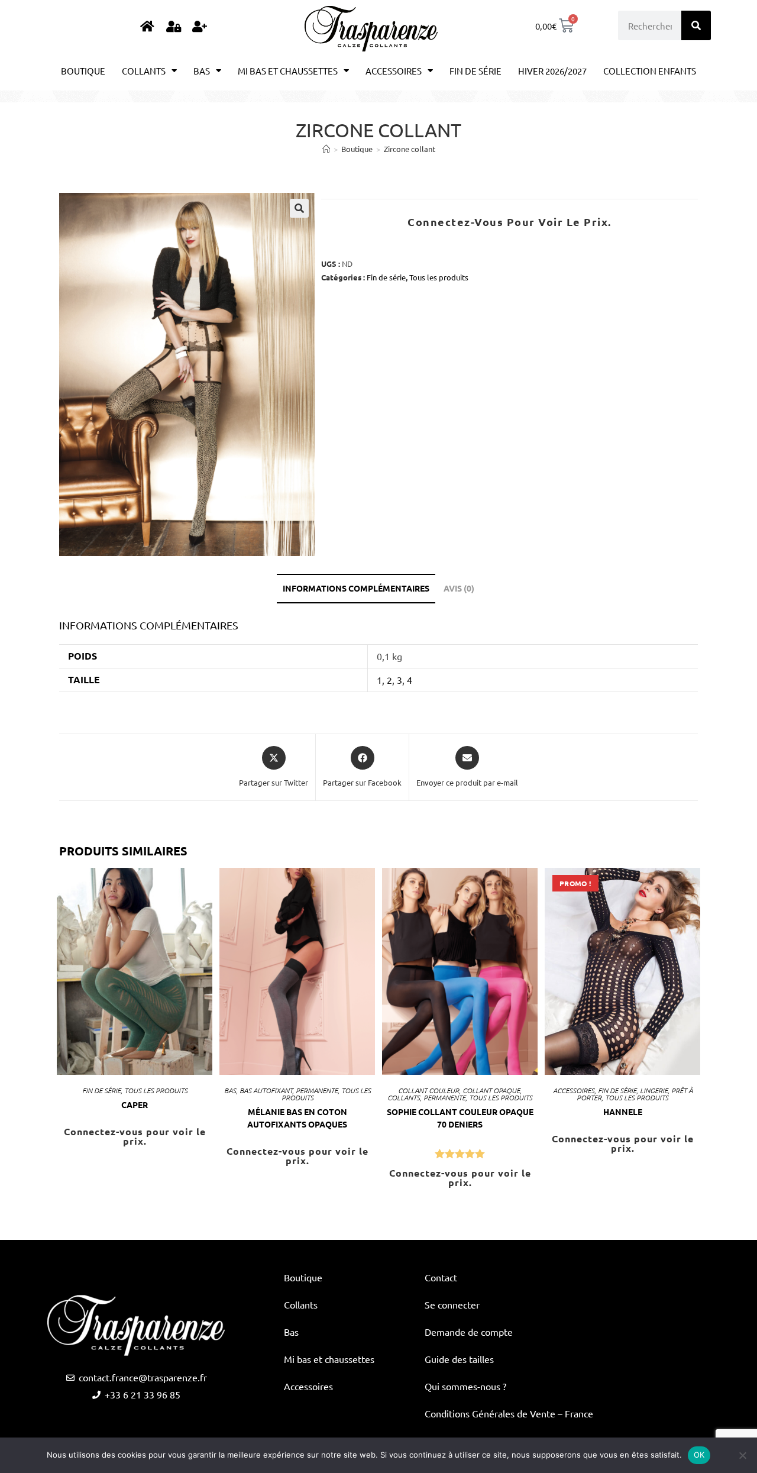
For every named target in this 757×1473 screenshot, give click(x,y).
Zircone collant (409, 149)
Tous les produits (438, 277)
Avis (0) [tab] (459, 588)
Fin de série (475, 70)
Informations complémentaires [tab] (356, 588)
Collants (144, 70)
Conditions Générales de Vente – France (509, 1413)
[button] (299, 208)
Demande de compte (469, 1332)
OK (699, 1454)
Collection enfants (649, 70)
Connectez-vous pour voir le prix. (509, 221)
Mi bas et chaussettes (288, 70)
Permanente (317, 1090)
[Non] (742, 1455)
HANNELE (622, 1111)
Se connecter (452, 1304)
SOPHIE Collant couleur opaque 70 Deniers (460, 1117)
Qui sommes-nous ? (465, 1386)
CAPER (134, 1104)
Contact (441, 1277)
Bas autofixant (266, 1090)
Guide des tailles (459, 1359)
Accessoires (393, 70)
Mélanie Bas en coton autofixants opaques (297, 1117)
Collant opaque (491, 1090)
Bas (201, 70)
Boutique (83, 70)
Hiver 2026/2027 (552, 70)
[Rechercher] (696, 25)
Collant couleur (428, 1090)
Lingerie (654, 1090)
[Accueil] (326, 149)
